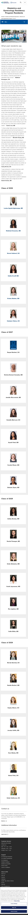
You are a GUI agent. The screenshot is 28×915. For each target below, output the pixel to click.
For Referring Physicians (6, 856)
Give (3, 875)
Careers (3, 877)
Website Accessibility (5, 863)
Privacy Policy (4, 865)
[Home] (8, 2)
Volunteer (3, 879)
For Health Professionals (6, 858)
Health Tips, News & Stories (7, 880)
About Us (3, 873)
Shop (3, 884)
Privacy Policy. (17, 900)
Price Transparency (5, 886)
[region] (14, 900)
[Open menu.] (14, 22)
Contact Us (3, 845)
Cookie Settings (14, 903)
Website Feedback (5, 862)
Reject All (14, 907)
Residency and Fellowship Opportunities (12, 16)
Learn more (4, 834)
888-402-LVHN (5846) (6, 843)
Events (2, 882)
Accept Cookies (14, 911)
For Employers (4, 860)
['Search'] (20, 2)
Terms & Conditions (5, 867)
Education (3, 16)
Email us (3, 821)
